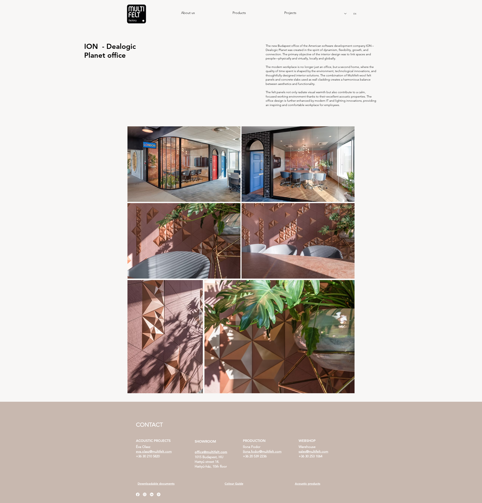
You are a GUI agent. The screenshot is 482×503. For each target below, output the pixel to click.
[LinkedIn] (151, 494)
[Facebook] (138, 494)
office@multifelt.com (211, 452)
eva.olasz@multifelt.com (154, 451)
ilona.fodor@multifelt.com (262, 451)
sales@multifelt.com (313, 451)
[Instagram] (144, 494)
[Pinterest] (158, 494)
